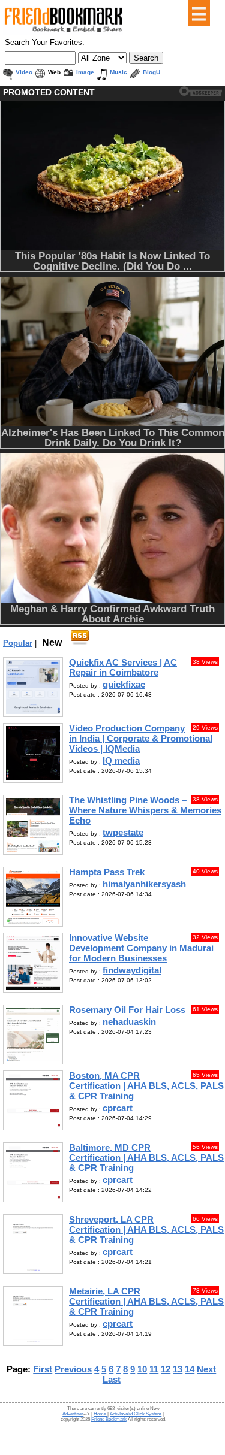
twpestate (123, 832)
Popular (17, 643)
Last (112, 1379)
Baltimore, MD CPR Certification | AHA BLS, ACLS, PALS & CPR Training (146, 1157)
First (42, 1369)
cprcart (118, 1108)
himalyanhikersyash (144, 884)
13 (177, 1369)
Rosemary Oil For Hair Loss (127, 1010)
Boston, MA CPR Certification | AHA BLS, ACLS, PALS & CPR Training (146, 1085)
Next (206, 1369)
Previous (73, 1369)
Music (118, 72)
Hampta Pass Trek (107, 872)
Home (100, 1414)
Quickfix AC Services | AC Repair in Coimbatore (123, 667)
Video (24, 72)
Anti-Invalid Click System (135, 1414)
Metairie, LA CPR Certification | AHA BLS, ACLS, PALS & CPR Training (146, 1301)
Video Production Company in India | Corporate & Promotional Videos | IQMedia (140, 738)
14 (189, 1369)
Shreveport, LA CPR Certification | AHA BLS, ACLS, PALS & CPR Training (146, 1229)
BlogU (151, 72)
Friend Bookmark (109, 1419)
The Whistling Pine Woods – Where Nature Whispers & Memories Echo (145, 810)
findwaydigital (132, 970)
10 (142, 1369)
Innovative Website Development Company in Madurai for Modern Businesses (141, 948)
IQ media (121, 760)
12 (165, 1369)
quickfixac (124, 684)
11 (153, 1369)
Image (85, 72)
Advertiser (72, 1414)
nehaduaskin (129, 1022)
